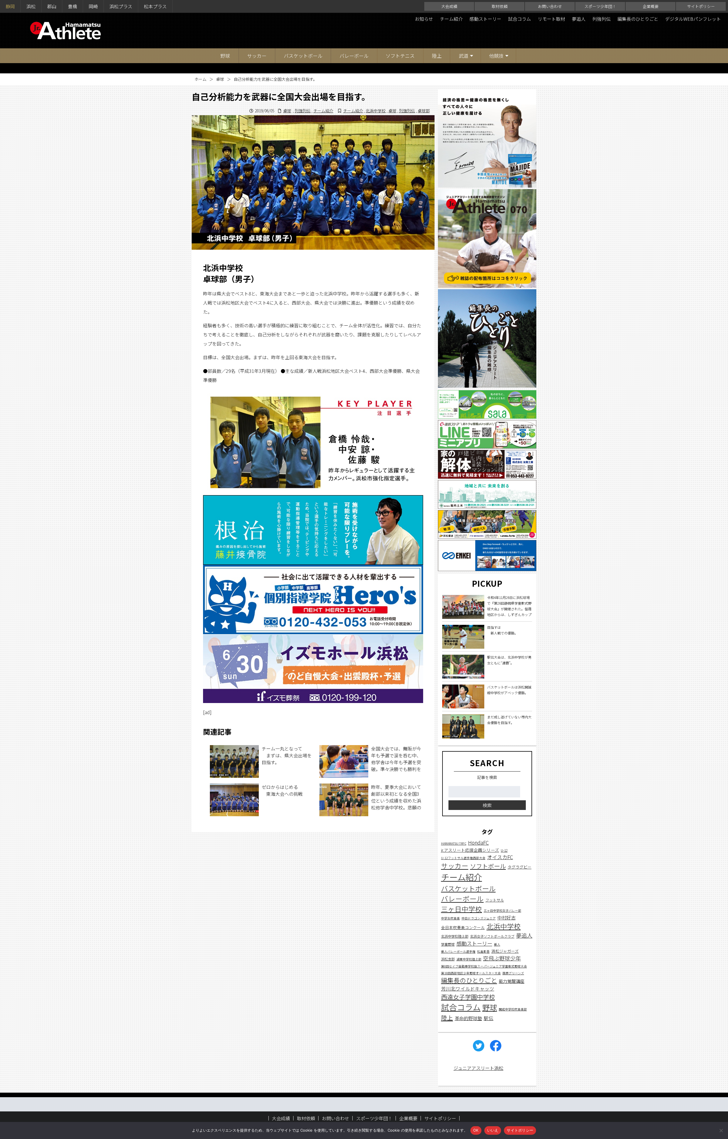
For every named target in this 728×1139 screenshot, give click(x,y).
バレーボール (354, 55)
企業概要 (651, 6)
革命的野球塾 (468, 1018)
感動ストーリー (485, 18)
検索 (487, 805)
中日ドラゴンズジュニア (479, 918)
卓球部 (424, 110)
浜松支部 (448, 958)
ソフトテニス (400, 55)
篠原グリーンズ (513, 973)
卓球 (220, 79)
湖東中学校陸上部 (468, 959)
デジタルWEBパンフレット (693, 18)
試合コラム (519, 18)
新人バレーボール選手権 (458, 951)
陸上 (437, 55)
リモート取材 (551, 18)
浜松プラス (120, 6)
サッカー (256, 55)
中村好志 (506, 917)
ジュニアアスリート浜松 (478, 1067)
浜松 (31, 6)
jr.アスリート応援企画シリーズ (470, 850)
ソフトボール (488, 865)
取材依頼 (500, 6)
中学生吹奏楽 (450, 918)
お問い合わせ (550, 6)
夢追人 (579, 18)
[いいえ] (721, 1130)
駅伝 (488, 1017)
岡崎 (93, 6)
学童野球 (448, 943)
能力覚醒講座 (511, 981)
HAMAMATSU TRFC (453, 843)
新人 (497, 944)
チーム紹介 (451, 18)
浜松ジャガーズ (505, 951)
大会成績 (449, 6)
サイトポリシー (701, 6)
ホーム (200, 79)
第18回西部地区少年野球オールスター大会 (471, 973)
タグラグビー (519, 866)
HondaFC (478, 842)
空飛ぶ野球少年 (502, 958)
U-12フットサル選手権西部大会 (463, 858)
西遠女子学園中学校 (468, 996)
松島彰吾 (483, 951)
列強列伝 (601, 18)
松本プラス (155, 6)
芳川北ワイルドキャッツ (467, 988)
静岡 (10, 6)
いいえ (493, 1130)
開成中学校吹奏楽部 (513, 1009)
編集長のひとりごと (637, 18)
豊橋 (72, 6)
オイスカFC (500, 857)
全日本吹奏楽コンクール (463, 927)
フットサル (494, 900)
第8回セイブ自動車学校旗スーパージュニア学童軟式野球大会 (484, 966)
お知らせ (424, 18)
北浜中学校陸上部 (454, 936)
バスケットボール (303, 55)
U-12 (504, 850)
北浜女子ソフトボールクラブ (492, 936)
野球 (225, 55)
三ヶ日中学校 (461, 909)
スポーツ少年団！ (600, 6)
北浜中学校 (376, 110)
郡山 (51, 6)
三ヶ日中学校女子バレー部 (502, 910)
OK (476, 1130)
